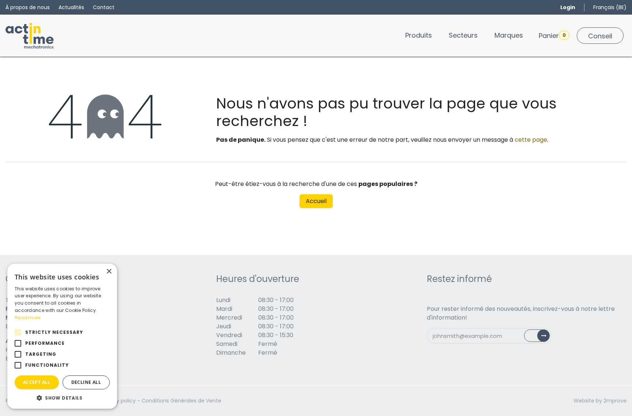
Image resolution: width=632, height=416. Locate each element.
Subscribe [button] (541, 337)
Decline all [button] (86, 382)
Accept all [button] (36, 382)
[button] (62, 397)
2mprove (615, 400)
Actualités (71, 7)
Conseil (600, 36)
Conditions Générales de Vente (181, 400)
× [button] (109, 271)
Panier (552, 35)
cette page (531, 140)
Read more (28, 317)
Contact (103, 7)
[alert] (62, 336)
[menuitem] (418, 35)
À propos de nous (27, 7)
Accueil (316, 201)
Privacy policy (118, 400)
